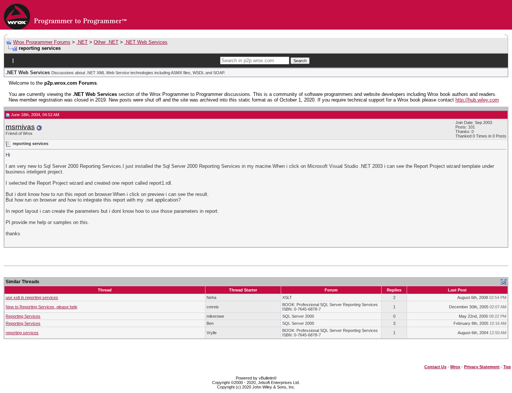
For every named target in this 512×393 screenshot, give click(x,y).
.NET (82, 42)
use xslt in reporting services (32, 297)
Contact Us (435, 367)
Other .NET (106, 42)
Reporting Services (23, 316)
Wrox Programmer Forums (41, 42)
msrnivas (20, 127)
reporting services (22, 332)
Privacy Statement (482, 367)
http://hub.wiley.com (477, 100)
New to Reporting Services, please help (41, 307)
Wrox (455, 367)
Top (507, 367)
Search (300, 60)
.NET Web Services (146, 42)
